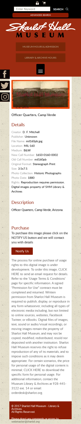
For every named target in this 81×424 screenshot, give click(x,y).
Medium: (17, 150)
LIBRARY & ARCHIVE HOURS (40, 57)
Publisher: (17, 136)
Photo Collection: (22, 173)
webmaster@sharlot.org (25, 421)
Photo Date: (19, 178)
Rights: (15, 182)
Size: (14, 168)
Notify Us (22, 251)
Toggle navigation (40, 69)
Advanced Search (40, 14)
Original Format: (21, 164)
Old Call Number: (22, 159)
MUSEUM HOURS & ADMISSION (41, 46)
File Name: (18, 141)
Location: (17, 146)
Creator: (16, 132)
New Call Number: (23, 155)
